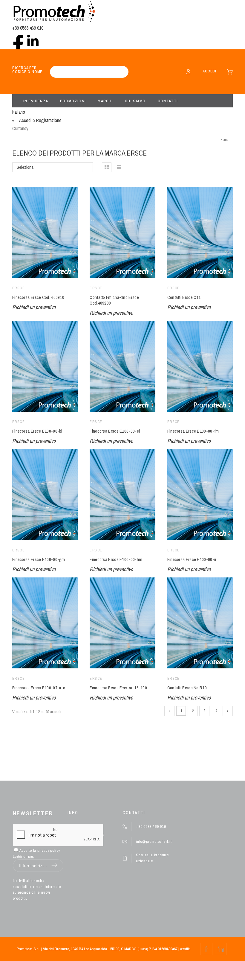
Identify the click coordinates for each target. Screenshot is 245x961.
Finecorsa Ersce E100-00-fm (193, 431)
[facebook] (18, 40)
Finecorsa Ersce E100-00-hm (116, 559)
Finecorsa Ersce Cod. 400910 (38, 297)
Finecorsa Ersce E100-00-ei (115, 431)
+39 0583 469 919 (27, 28)
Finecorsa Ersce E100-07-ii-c (38, 688)
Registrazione (49, 120)
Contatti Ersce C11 (183, 297)
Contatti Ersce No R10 (187, 688)
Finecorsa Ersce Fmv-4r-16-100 (118, 688)
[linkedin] (33, 40)
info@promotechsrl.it (154, 841)
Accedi (209, 71)
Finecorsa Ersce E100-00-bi (37, 431)
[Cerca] (121, 72)
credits (185, 948)
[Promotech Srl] (54, 12)
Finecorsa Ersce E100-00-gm (38, 559)
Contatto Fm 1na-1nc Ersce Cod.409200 (114, 300)
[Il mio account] (188, 71)
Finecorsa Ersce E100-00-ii (191, 559)
